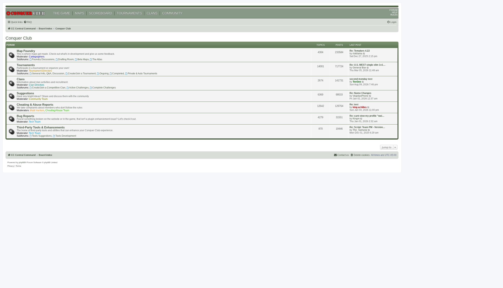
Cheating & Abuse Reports (35, 104)
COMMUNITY (172, 13)
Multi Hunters (37, 110)
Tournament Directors (40, 70)
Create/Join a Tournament (82, 73)
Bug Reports (25, 116)
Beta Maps (83, 59)
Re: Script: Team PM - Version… (367, 127)
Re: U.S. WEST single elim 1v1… (368, 65)
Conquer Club (19, 38)
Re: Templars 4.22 (360, 50)
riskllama (357, 53)
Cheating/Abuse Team (57, 110)
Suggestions (25, 93)
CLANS (152, 13)
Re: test (354, 104)
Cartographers (36, 56)
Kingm (356, 118)
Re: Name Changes (360, 93)
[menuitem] (28, 22)
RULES (393, 15)
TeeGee (357, 81)
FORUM (393, 10)
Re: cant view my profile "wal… (367, 115)
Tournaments (26, 65)
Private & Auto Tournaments (142, 73)
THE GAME (61, 13)
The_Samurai (360, 130)
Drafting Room (66, 59)
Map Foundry (26, 51)
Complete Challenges (104, 87)
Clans (21, 79)
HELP (394, 12)
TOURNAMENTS (129, 13)
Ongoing (104, 73)
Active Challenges (79, 87)
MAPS (79, 13)
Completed (118, 73)
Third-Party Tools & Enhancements (41, 127)
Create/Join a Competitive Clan (48, 87)
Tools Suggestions (42, 135)
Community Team (38, 99)
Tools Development (65, 135)
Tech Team (34, 121)
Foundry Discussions (43, 59)
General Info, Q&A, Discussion (48, 73)
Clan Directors (36, 85)
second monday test (361, 79)
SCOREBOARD (100, 13)
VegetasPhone (360, 95)
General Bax (359, 67)
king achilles (360, 107)
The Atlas (97, 59)
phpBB (22, 162)
